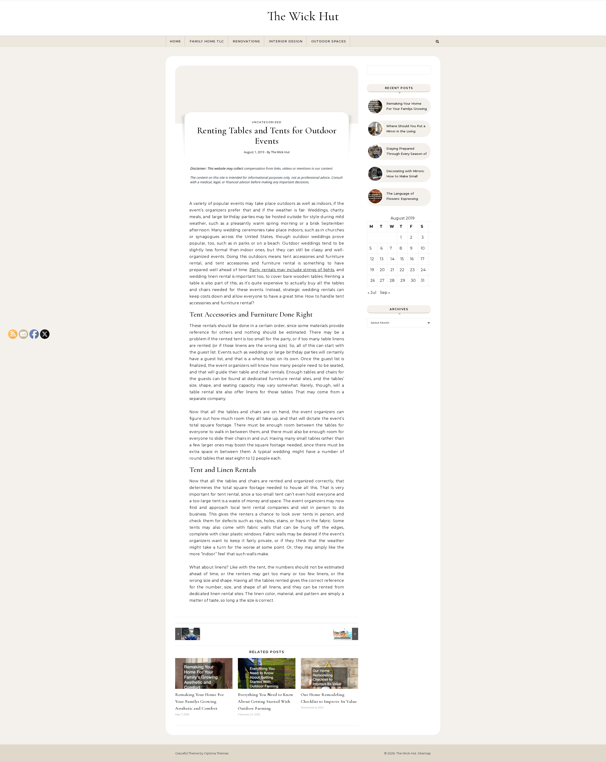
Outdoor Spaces (328, 41)
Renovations (246, 41)
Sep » (385, 292)
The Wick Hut (303, 16)
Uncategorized (266, 122)
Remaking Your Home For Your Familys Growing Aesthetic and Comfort (199, 701)
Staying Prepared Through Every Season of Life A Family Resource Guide (406, 151)
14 (392, 259)
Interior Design (286, 41)
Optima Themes (216, 753)
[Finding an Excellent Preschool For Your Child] (185, 634)
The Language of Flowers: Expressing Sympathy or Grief (402, 196)
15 (402, 259)
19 (372, 270)
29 (402, 280)
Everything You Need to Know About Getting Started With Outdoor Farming (266, 701)
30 (413, 280)
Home (175, 41)
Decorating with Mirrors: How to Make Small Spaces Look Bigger (405, 174)
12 (372, 259)
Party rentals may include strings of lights (292, 270)
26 (372, 280)
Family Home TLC (207, 41)
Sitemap (424, 753)
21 (392, 270)
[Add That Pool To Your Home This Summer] (347, 634)
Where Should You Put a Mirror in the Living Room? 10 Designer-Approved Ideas (405, 129)
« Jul (372, 292)
